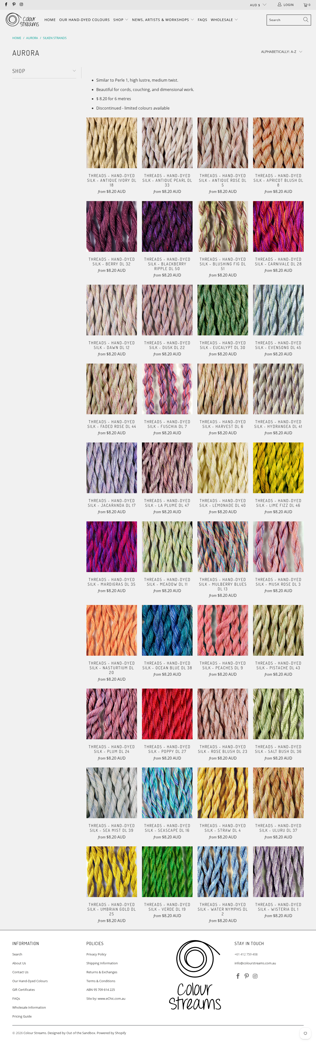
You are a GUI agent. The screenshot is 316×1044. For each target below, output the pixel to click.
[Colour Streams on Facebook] (6, 5)
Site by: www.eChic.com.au (105, 998)
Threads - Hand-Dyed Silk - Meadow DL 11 (167, 546)
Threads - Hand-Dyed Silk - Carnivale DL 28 (278, 226)
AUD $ (255, 5)
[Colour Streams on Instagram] (21, 5)
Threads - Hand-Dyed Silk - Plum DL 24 (111, 714)
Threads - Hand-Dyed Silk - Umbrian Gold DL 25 (111, 871)
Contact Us (20, 972)
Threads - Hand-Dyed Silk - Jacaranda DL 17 (111, 467)
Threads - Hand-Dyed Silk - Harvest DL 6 (223, 389)
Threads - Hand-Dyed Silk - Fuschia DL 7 (167, 389)
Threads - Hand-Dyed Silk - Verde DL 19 (167, 871)
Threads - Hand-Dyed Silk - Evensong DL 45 (278, 310)
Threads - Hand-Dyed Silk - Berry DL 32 (111, 226)
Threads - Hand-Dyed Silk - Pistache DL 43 (278, 630)
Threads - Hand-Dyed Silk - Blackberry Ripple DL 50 (167, 226)
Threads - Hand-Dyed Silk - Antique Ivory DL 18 (111, 142)
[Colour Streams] (22, 19)
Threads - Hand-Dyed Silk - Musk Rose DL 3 (278, 546)
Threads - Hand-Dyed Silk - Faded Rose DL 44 (111, 389)
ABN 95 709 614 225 (100, 989)
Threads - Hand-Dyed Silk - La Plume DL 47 (167, 467)
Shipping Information (102, 963)
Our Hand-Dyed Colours (84, 19)
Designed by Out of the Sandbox (71, 1033)
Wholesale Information (29, 1007)
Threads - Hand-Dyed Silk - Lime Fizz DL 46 (278, 467)
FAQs (202, 19)
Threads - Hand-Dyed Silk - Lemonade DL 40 (223, 467)
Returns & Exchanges (101, 972)
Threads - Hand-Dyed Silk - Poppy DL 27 (167, 714)
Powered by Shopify (111, 1033)
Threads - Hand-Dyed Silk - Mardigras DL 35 (111, 546)
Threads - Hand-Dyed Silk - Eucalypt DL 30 (223, 310)
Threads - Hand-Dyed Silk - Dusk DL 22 (167, 310)
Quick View (111, 153)
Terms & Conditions (100, 981)
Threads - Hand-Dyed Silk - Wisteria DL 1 (278, 871)
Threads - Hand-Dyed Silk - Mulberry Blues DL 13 (223, 546)
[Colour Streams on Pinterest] (13, 5)
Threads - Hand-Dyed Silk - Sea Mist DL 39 (111, 792)
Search (17, 954)
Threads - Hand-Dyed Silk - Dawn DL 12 (111, 310)
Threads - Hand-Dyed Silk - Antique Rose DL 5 (223, 142)
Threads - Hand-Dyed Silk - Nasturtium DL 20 (111, 630)
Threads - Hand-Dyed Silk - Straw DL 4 (223, 792)
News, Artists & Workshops (161, 19)
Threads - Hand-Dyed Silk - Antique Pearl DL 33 (167, 142)
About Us (19, 963)
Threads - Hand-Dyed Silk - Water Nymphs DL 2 (223, 871)
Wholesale (222, 19)
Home (50, 19)
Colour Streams (34, 1033)
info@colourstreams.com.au (255, 963)
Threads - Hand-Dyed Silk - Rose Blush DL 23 (223, 714)
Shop (119, 19)
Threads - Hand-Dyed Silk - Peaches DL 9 (223, 630)
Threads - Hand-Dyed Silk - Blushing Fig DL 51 (223, 226)
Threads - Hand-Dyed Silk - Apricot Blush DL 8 (278, 142)
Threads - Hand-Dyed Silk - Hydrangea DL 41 (278, 389)
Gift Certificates (23, 989)
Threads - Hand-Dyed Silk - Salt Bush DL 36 (278, 714)
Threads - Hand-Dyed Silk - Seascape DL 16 (167, 792)
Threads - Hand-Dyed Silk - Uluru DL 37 (278, 792)
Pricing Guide (22, 1016)
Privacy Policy (96, 954)
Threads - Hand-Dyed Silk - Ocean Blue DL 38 (167, 630)
